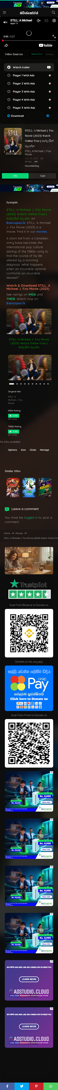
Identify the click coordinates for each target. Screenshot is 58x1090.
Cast (42, 175)
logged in (31, 517)
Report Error (37, 54)
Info (15, 175)
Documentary (32, 166)
